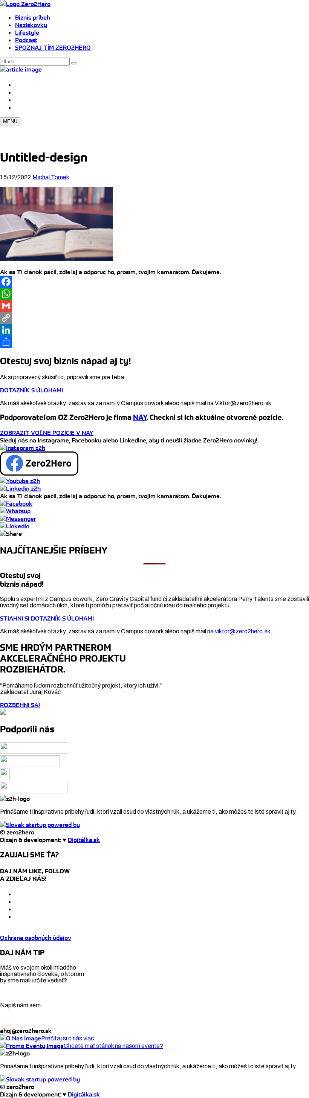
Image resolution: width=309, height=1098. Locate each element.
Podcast (26, 40)
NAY (140, 417)
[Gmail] (154, 306)
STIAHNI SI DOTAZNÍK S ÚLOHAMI (47, 618)
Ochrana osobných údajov (35, 937)
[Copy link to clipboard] (11, 533)
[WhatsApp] (154, 294)
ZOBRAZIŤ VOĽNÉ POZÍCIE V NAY (46, 432)
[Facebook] (154, 282)
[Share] (154, 342)
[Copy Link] (154, 318)
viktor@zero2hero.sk (243, 631)
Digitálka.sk (84, 839)
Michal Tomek (50, 177)
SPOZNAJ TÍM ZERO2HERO (53, 47)
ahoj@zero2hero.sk (26, 1030)
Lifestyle (27, 32)
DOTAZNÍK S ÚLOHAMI (31, 390)
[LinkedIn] (154, 330)
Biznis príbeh (32, 17)
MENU (10, 121)
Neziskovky (31, 25)
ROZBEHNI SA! (20, 705)
